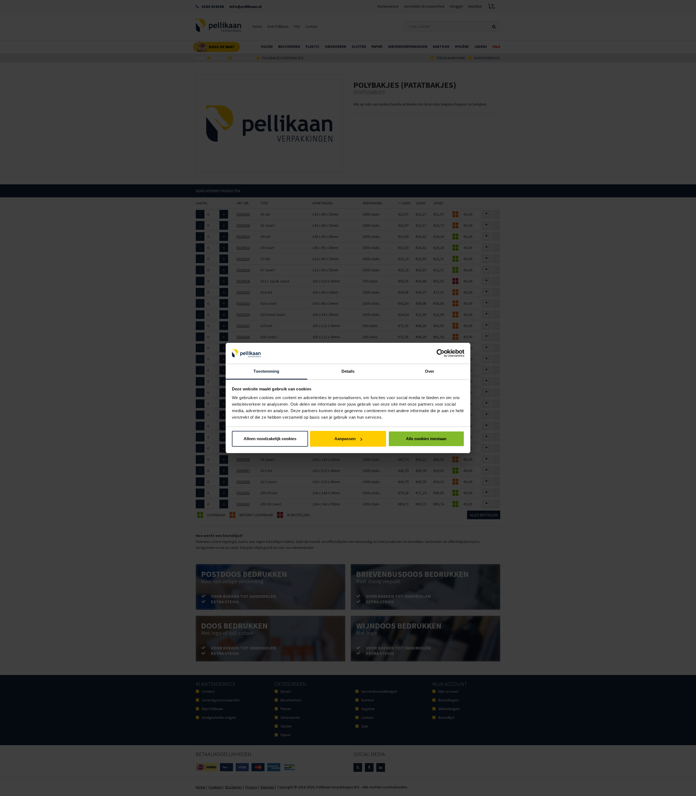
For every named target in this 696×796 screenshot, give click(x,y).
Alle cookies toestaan (426, 438)
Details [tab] (348, 371)
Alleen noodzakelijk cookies (270, 438)
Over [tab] (429, 371)
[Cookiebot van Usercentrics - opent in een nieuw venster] (440, 353)
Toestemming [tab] (266, 371)
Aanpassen (345, 438)
